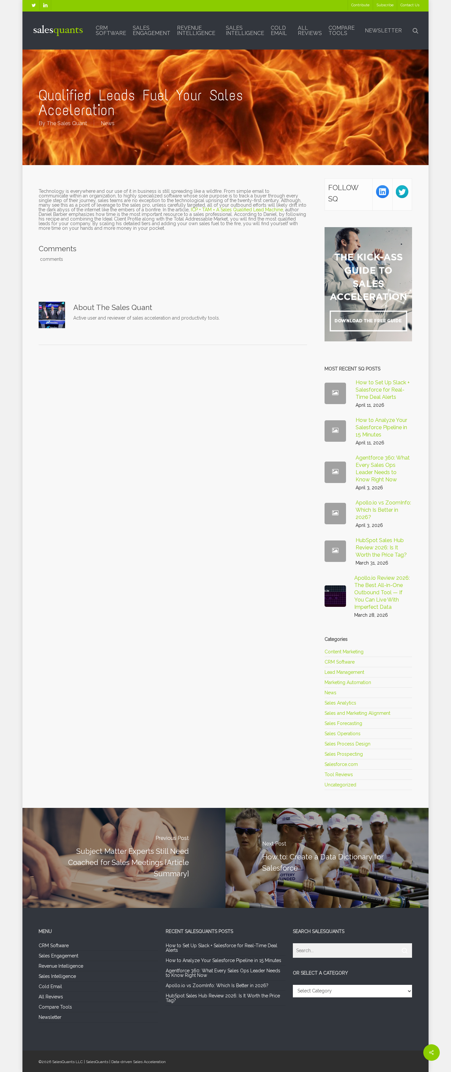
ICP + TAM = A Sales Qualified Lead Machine (237, 209)
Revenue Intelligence (61, 966)
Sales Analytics (340, 703)
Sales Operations (343, 733)
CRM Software (340, 662)
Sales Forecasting (343, 723)
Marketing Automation (348, 682)
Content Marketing (344, 651)
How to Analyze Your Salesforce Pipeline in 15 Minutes (223, 960)
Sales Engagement (58, 955)
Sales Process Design (347, 743)
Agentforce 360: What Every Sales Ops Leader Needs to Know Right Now (223, 973)
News (108, 123)
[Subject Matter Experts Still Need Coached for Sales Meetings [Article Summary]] (123, 858)
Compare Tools (55, 1007)
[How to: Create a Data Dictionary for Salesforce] (328, 858)
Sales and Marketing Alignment (357, 713)
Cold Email (50, 986)
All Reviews (51, 996)
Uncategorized (340, 784)
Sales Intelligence (57, 976)
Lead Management (344, 672)
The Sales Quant (67, 123)
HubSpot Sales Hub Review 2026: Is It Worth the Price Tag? (223, 998)
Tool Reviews (339, 774)
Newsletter (50, 1017)
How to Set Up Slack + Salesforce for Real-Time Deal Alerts (221, 948)
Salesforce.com (341, 764)
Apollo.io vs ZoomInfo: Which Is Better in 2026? (217, 985)
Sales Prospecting (344, 754)
